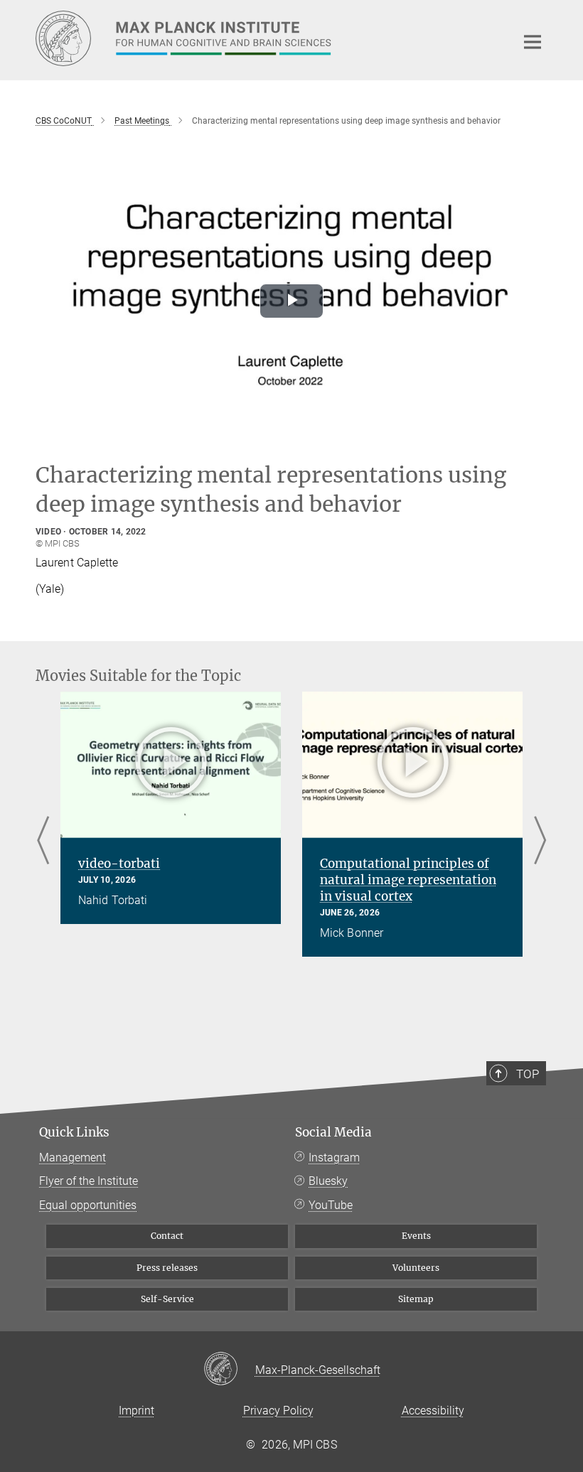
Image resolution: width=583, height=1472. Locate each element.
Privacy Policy (278, 1410)
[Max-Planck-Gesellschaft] (229, 1370)
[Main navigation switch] (532, 42)
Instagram (334, 1157)
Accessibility (433, 1410)
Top (527, 1074)
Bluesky (328, 1181)
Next (540, 842)
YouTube (331, 1205)
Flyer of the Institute (88, 1181)
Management (72, 1157)
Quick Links (74, 1132)
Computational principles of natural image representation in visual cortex (408, 880)
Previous (43, 842)
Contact (167, 1235)
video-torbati (119, 863)
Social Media (333, 1132)
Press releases (167, 1267)
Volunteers (415, 1267)
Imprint (136, 1410)
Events (416, 1235)
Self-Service (167, 1299)
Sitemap (416, 1299)
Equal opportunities (88, 1205)
